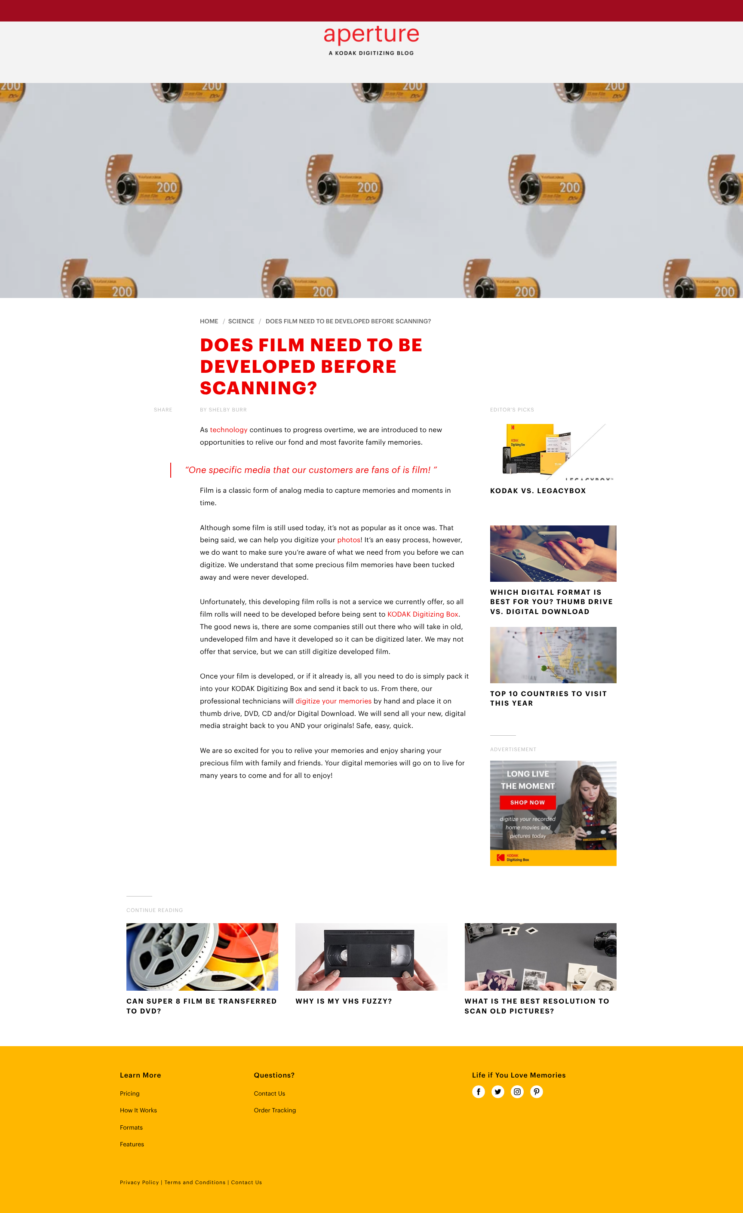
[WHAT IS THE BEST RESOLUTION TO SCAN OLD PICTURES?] (541, 959)
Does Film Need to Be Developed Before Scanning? (348, 322)
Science (241, 322)
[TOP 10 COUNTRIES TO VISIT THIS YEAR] (553, 657)
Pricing (130, 1094)
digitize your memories (334, 701)
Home (209, 322)
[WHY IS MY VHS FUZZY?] (371, 959)
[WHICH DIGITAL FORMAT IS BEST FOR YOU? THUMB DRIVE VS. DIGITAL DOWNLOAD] (553, 555)
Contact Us (269, 1094)
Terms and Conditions (195, 1182)
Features (132, 1145)
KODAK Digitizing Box (422, 614)
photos (348, 540)
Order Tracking (275, 1111)
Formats (131, 1128)
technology (228, 430)
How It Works (138, 1111)
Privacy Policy (139, 1182)
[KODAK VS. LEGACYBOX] (553, 454)
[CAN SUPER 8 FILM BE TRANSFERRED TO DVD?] (202, 959)
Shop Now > (447, 10)
